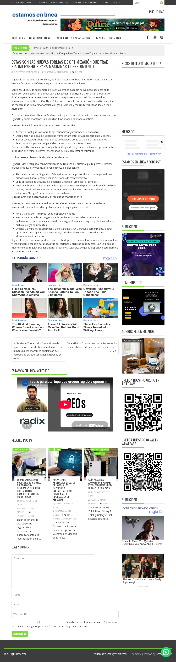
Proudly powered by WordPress (110, 653)
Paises (105, 2)
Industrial (24, 449)
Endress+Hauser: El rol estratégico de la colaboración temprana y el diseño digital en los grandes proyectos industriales (29, 488)
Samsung (108, 503)
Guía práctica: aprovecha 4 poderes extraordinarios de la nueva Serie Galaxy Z (100, 484)
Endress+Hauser (25, 516)
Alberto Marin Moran (56, 72)
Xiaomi (78, 72)
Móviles (94, 449)
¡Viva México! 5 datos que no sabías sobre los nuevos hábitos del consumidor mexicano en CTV (92, 347)
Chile (15, 449)
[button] (166, 652)
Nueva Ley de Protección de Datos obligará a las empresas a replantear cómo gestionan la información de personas (64, 489)
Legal (58, 449)
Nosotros (43, 2)
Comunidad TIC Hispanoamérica (85, 2)
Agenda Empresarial (59, 2)
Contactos (116, 2)
